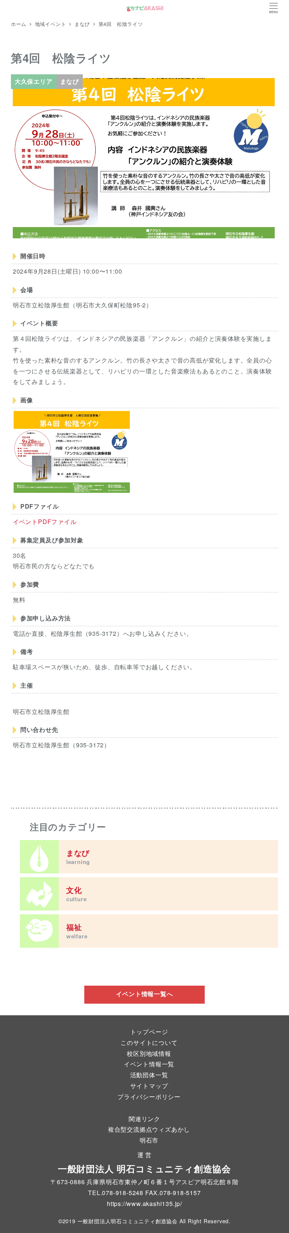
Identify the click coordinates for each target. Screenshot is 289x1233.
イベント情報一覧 (149, 1064)
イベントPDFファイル (45, 521)
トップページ (149, 1031)
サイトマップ (149, 1085)
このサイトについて (148, 1042)
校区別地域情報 (149, 1053)
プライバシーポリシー (149, 1096)
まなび (78, 856)
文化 (76, 893)
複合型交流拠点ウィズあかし (149, 1129)
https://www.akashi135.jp (143, 1203)
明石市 (149, 1140)
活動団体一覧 (149, 1074)
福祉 (77, 930)
